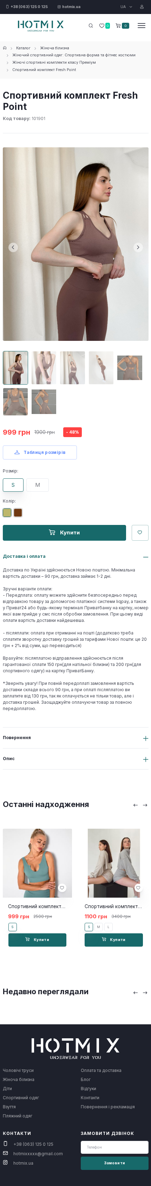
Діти (7, 1088)
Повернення (17, 737)
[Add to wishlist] (62, 888)
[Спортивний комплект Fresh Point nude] (19, 515)
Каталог (23, 48)
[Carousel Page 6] (15, 402)
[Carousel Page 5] (129, 368)
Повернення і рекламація (108, 1106)
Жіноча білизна (54, 48)
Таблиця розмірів (43, 452)
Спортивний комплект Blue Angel (47, 906)
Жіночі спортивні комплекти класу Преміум (54, 62)
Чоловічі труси (18, 1070)
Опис (9, 758)
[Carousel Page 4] (101, 368)
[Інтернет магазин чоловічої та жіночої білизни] (5, 48)
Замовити (114, 1163)
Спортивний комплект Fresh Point (44, 70)
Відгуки (88, 1088)
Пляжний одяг (17, 1115)
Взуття (9, 1106)
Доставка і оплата (24, 556)
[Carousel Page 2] (44, 368)
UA (123, 7)
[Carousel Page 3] (72, 368)
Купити (69, 532)
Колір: (9, 501)
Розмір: (10, 470)
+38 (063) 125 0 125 (33, 1144)
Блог (86, 1079)
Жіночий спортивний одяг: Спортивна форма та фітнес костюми (74, 55)
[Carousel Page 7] (44, 402)
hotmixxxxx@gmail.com (38, 1153)
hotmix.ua (23, 1163)
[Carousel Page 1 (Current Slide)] (15, 368)
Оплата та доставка (101, 1070)
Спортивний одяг (21, 1097)
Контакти (90, 1097)
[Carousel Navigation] (140, 805)
